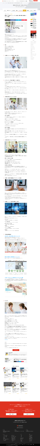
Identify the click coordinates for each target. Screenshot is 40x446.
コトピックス (24, 443)
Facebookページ (16, 443)
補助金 (31, 50)
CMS (31, 55)
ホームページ (32, 45)
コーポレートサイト (20, 443)
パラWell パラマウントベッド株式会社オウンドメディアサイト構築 (14, 277)
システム (35, 55)
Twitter (7, 20)
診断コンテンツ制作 (13, 437)
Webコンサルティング (33, 51)
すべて (5, 10)
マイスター (13, 440)
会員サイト (4, 437)
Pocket (24, 20)
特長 (29, 434)
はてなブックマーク (18, 20)
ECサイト (32, 56)
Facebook (13, 20)
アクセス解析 (4, 440)
